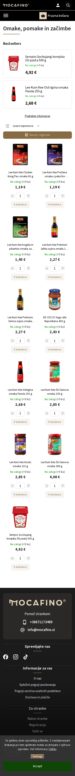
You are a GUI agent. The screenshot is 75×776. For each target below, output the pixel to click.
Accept (37, 766)
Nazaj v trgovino (40, 135)
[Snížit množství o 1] (12, 196)
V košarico (20, 204)
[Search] (68, 5)
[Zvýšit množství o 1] (28, 196)
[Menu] (6, 15)
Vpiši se (37, 731)
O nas (37, 678)
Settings (37, 756)
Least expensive (23, 126)
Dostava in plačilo (37, 697)
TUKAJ (52, 749)
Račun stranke (38, 718)
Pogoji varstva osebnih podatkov (38, 691)
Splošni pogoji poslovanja (37, 684)
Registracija (37, 725)
